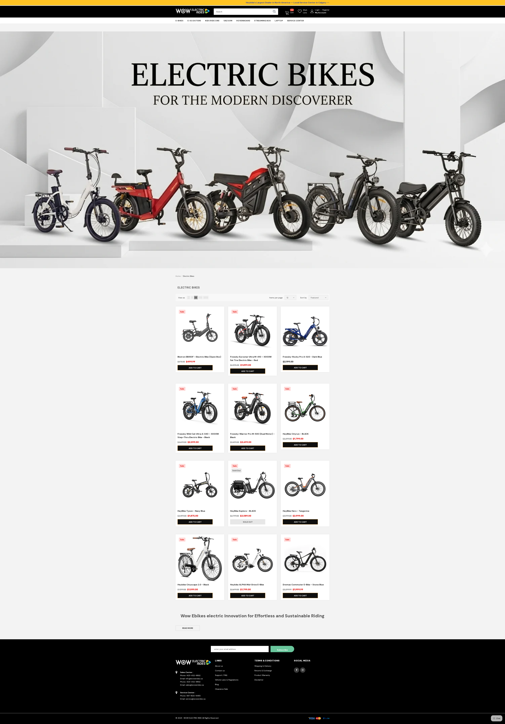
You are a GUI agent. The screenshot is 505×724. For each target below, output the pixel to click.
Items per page (276, 297)
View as (181, 297)
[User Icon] (312, 11)
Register (325, 10)
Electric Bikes (188, 276)
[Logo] (193, 11)
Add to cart (195, 368)
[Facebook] (296, 670)
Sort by (303, 297)
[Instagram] (302, 670)
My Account (320, 12)
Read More (187, 628)
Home (178, 276)
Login (317, 10)
